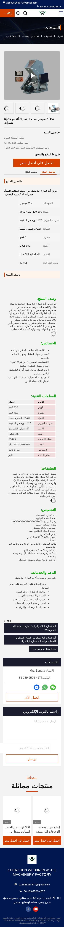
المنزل (60, 36)
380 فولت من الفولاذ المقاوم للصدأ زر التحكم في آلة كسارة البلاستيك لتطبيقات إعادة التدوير (17, 830)
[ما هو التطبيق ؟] (45, 687)
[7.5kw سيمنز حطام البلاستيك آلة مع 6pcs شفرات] (32, 75)
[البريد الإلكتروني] (36, 687)
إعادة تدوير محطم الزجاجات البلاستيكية (47, 829)
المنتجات (48, 36)
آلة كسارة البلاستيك (30, 36)
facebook (28, 909)
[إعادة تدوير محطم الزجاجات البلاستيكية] (47, 810)
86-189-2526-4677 (50, 6)
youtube (35, 909)
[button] (58, 109)
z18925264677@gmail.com (21, 2)
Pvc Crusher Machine (44, 649)
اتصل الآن (32, 697)
